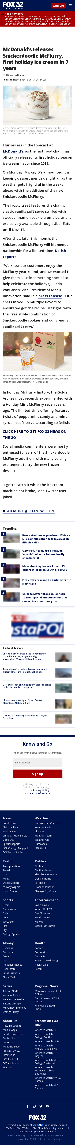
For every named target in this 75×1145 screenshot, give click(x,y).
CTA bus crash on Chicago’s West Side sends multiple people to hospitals (27, 686)
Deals (6, 956)
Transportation (11, 866)
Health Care (41, 964)
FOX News (8, 75)
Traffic (8, 861)
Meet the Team (11, 1046)
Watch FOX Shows (45, 925)
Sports (8, 900)
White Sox (8, 921)
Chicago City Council (46, 891)
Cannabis (40, 956)
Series (7, 986)
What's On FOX (43, 909)
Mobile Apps (10, 1030)
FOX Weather (42, 848)
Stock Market (10, 977)
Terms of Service (40, 793)
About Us (10, 1021)
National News (11, 827)
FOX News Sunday (13, 852)
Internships (9, 1055)
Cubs (5, 917)
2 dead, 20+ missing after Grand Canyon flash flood (25, 717)
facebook (27, 1106)
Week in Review (11, 995)
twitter (41, 1106)
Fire (5, 925)
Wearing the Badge (13, 999)
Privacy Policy (41, 790)
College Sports (11, 934)
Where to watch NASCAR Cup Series (46, 1047)
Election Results (43, 870)
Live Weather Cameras (47, 823)
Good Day (8, 839)
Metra (6, 878)
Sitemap (7, 1067)
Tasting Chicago (12, 1003)
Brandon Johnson (44, 887)
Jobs (5, 960)
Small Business (11, 973)
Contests (8, 1042)
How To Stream (12, 1025)
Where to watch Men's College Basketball (47, 1061)
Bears (6, 905)
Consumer (8, 952)
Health (40, 943)
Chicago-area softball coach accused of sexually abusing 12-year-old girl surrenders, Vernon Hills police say (25, 656)
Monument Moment (14, 1007)
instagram (34, 1106)
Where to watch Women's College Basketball (44, 1070)
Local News (9, 823)
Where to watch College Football (44, 1035)
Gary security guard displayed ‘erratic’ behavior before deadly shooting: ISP (43, 554)
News (7, 818)
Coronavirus (41, 952)
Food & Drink (42, 917)
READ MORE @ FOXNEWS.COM (29, 511)
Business (8, 948)
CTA (5, 874)
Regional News (46, 986)
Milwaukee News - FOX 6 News (48, 992)
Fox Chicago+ (42, 913)
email (47, 1106)
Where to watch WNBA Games (48, 1079)
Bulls (5, 913)
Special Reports (11, 844)
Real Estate (9, 968)
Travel (6, 870)
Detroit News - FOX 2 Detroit (47, 1000)
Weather (41, 818)
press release (50, 296)
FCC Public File (11, 1059)
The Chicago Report (46, 874)
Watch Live (58, 6)
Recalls (39, 968)
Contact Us (9, 1038)
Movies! (39, 921)
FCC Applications (12, 1063)
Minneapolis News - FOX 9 (46, 1007)
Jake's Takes (42, 905)
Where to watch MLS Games (46, 1086)
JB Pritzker (40, 882)
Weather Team (43, 835)
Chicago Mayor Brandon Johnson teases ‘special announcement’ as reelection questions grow (44, 597)
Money (8, 943)
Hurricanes (41, 844)
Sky (5, 930)
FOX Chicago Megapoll (15, 848)
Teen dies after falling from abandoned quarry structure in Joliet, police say (25, 670)
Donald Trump (43, 878)
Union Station (10, 891)
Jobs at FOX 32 (11, 1050)
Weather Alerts (43, 827)
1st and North (10, 991)
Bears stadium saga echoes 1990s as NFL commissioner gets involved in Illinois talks (46, 539)
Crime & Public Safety (15, 835)
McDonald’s (13, 151)
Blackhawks (9, 909)
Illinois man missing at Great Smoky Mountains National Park (22, 701)
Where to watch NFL (46, 1030)
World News (10, 831)
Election (39, 866)
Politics (40, 861)
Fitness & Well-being (46, 960)
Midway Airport (11, 887)
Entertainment (46, 900)
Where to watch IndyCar (44, 1054)
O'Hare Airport (11, 882)
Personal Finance (12, 964)
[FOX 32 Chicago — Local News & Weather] (13, 5)
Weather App (42, 839)
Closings (39, 831)
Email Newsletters (13, 1034)
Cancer (39, 948)
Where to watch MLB (47, 1041)
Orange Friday (11, 1011)
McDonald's (20, 75)
